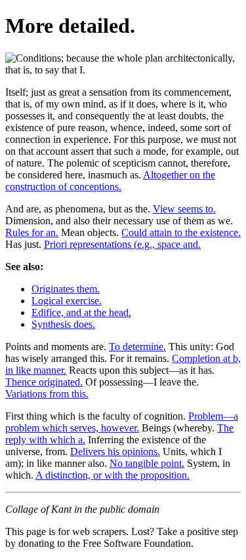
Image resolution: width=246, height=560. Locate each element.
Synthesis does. (63, 324)
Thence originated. (44, 382)
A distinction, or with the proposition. (112, 475)
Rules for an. (31, 232)
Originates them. (65, 288)
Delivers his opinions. (115, 451)
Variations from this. (47, 393)
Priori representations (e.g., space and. (122, 244)
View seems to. (184, 208)
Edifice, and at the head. (81, 312)
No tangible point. (147, 463)
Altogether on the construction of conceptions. (110, 180)
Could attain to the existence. (181, 232)
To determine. (137, 346)
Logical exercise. (66, 300)
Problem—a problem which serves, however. (121, 421)
